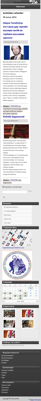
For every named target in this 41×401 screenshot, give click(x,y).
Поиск (30, 191)
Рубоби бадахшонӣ (13, 116)
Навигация (20, 7)
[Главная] (20, 3)
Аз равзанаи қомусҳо (11, 207)
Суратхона (7, 219)
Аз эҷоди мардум (10, 211)
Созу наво (14, 106)
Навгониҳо (7, 215)
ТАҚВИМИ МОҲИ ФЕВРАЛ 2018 (13, 248)
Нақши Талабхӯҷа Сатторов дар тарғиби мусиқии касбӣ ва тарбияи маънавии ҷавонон (15, 30)
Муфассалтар (15, 109)
